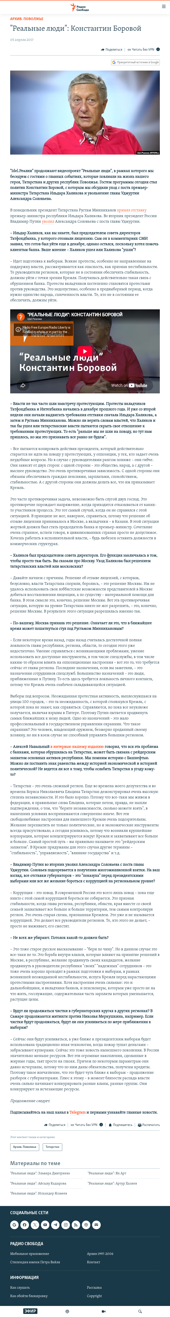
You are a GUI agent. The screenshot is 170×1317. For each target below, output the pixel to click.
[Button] (111, 50)
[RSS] (76, 1225)
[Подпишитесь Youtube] (45, 1225)
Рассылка (94, 1288)
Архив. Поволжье (26, 19)
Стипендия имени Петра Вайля (35, 1262)
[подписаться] (96, 1225)
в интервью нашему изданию (77, 747)
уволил (48, 222)
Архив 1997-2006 (100, 1254)
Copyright (94, 1296)
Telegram (78, 1113)
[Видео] (103, 1311)
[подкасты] (67, 1311)
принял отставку (132, 210)
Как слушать (20, 1288)
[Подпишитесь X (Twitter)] (35, 1225)
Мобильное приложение (29, 1254)
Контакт (93, 1262)
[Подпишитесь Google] (14, 1225)
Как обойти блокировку (29, 1296)
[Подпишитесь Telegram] (55, 1225)
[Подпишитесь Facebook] (24, 1225)
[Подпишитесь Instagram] (65, 1225)
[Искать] (140, 1311)
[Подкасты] (86, 1225)
